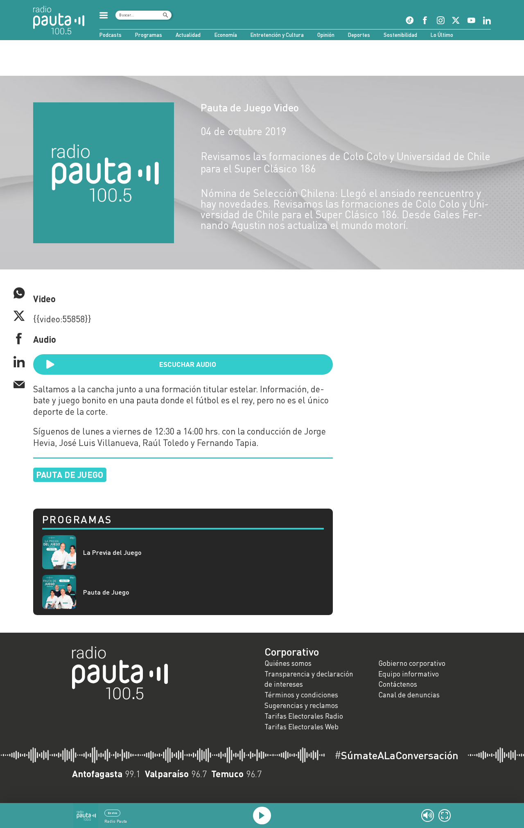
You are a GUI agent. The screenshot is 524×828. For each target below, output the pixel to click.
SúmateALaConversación (396, 755)
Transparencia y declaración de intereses (308, 679)
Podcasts (110, 35)
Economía (226, 35)
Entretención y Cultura (277, 35)
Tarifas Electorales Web (301, 726)
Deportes (359, 35)
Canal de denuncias (409, 694)
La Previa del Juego (112, 552)
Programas (148, 35)
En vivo (112, 812)
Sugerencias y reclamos (301, 705)
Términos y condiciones (301, 694)
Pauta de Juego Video (250, 107)
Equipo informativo (408, 674)
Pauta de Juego (106, 592)
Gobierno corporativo (411, 663)
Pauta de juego (69, 474)
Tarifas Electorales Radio (303, 716)
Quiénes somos (288, 663)
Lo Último (442, 35)
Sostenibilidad (400, 35)
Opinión (325, 35)
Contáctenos (397, 684)
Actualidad (188, 35)
